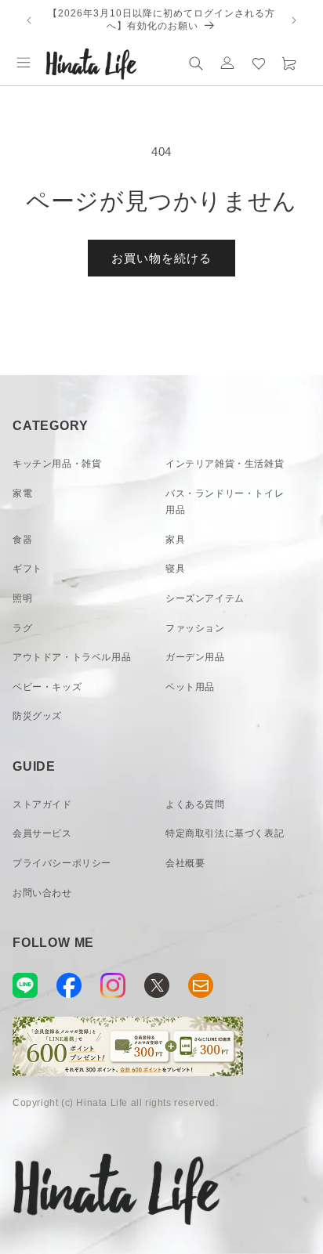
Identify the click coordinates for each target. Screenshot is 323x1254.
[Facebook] (69, 985)
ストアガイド (42, 804)
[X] (156, 985)
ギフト (27, 568)
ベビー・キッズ (47, 686)
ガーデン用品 (195, 657)
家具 (175, 539)
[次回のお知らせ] (294, 20)
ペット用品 (190, 686)
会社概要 (185, 863)
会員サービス (42, 833)
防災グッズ (37, 715)
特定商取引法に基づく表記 (224, 833)
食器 (22, 539)
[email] (200, 985)
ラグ (22, 628)
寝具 (175, 568)
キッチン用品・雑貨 (57, 463)
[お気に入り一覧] (258, 62)
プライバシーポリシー (62, 863)
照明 (22, 598)
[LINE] (25, 985)
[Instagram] (112, 985)
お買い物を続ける (161, 258)
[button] (23, 62)
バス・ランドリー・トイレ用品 (224, 502)
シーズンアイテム (205, 598)
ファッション (195, 628)
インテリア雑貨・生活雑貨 (224, 463)
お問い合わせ (42, 892)
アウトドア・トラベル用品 (72, 657)
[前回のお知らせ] (29, 20)
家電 (22, 493)
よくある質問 (195, 804)
